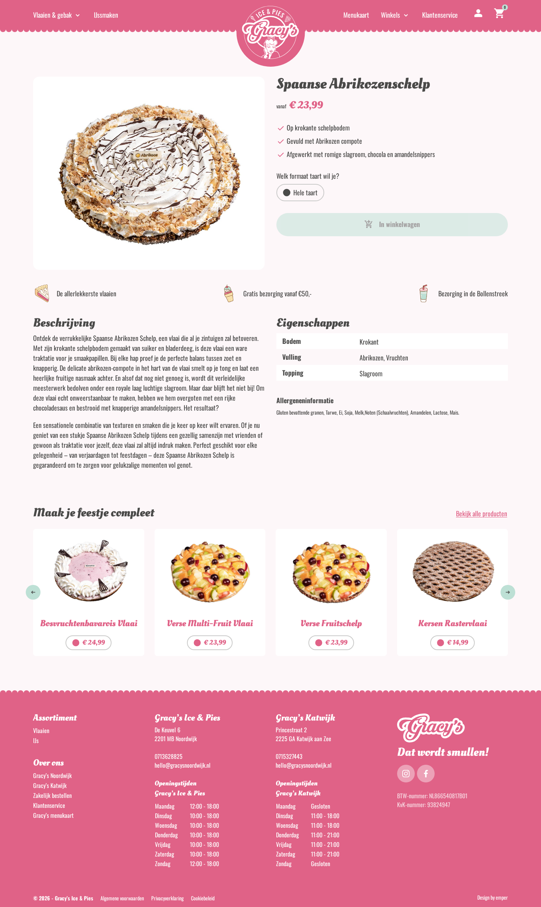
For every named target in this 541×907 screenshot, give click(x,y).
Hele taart (305, 192)
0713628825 (169, 756)
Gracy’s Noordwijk (52, 775)
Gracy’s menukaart (53, 815)
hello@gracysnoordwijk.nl (183, 765)
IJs (36, 740)
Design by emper (492, 897)
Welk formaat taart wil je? (307, 176)
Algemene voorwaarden (122, 898)
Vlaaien (41, 730)
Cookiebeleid (203, 898)
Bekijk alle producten (481, 513)
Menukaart (356, 15)
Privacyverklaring (167, 898)
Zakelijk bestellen (52, 795)
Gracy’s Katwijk (50, 785)
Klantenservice (440, 15)
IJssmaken (106, 15)
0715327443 (289, 756)
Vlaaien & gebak (52, 15)
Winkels (390, 15)
